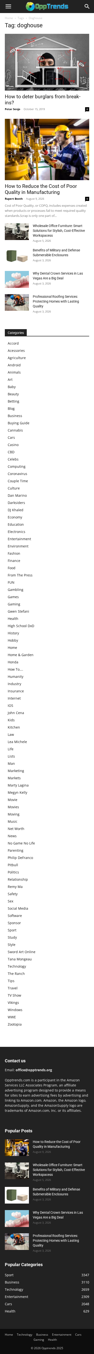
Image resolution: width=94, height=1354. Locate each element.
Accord (13, 343)
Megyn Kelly (17, 792)
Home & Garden (21, 654)
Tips (11, 980)
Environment (18, 546)
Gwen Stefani (18, 611)
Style (11, 944)
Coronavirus (17, 473)
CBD (11, 452)
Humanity (15, 676)
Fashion (14, 553)
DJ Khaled (15, 510)
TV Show (14, 995)
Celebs (13, 459)
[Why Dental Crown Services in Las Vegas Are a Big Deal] (17, 279)
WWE (12, 1017)
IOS (10, 705)
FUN (11, 582)
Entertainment (19, 539)
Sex (10, 901)
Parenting (15, 850)
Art (10, 379)
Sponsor (14, 923)
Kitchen (14, 727)
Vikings (13, 1002)
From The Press (20, 575)
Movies (13, 807)
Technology (17, 966)
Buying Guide (18, 423)
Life (10, 749)
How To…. (15, 669)
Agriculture (17, 357)
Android (14, 365)
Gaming (14, 604)
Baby (12, 386)
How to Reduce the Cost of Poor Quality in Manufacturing (41, 189)
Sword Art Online (21, 952)
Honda (13, 662)
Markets (14, 778)
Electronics (16, 531)
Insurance (16, 691)
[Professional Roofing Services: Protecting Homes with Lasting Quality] (17, 302)
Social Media (18, 908)
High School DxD (21, 626)
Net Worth (16, 828)
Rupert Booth (14, 198)
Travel (13, 988)
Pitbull (13, 865)
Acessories (16, 350)
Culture (14, 488)
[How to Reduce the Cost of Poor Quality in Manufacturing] (47, 149)
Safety (13, 894)
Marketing (16, 770)
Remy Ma (15, 886)
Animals (14, 372)
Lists (11, 756)
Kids (11, 720)
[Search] (87, 6)
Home (9, 18)
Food (11, 568)
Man (11, 763)
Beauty (13, 394)
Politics (13, 872)
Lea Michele (17, 741)
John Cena (16, 712)
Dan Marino (17, 495)
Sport (12, 930)
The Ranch (16, 973)
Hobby (13, 640)
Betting (13, 401)
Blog (11, 408)
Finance (14, 560)
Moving (14, 814)
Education (16, 524)
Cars (11, 437)
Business (15, 415)
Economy (15, 517)
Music (12, 821)
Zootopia (15, 1024)
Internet (14, 698)
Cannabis (15, 430)
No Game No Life (21, 843)
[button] (8, 6)
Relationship (18, 879)
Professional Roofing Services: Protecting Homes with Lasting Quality (56, 301)
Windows (15, 1009)
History (13, 633)
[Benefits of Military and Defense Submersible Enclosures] (17, 256)
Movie (12, 799)
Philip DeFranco (20, 857)
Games (13, 597)
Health (13, 618)
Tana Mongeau (20, 959)
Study (12, 937)
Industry (14, 683)
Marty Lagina (18, 785)
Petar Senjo (12, 109)
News (12, 836)
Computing (17, 466)
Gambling (15, 589)
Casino (13, 444)
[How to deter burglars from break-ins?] (47, 62)
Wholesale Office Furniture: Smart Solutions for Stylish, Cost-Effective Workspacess (59, 230)
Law (11, 734)
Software (15, 915)
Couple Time (18, 481)
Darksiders (16, 502)
